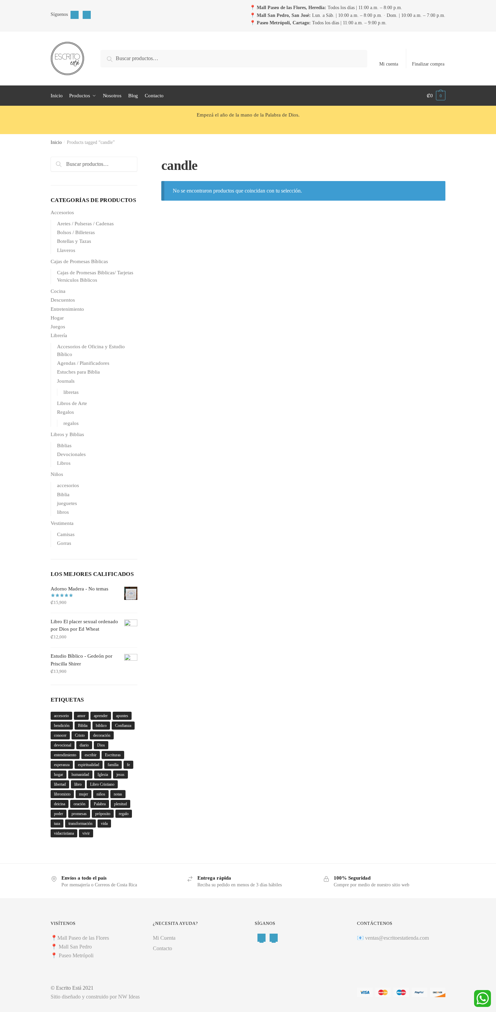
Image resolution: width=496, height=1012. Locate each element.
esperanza (62, 764)
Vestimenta (62, 523)
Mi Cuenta (164, 938)
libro (78, 784)
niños (101, 794)
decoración (101, 735)
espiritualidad (88, 764)
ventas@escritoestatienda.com (397, 938)
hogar (58, 774)
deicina (59, 804)
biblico (101, 725)
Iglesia (103, 774)
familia (113, 764)
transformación (80, 823)
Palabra (100, 804)
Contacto (162, 948)
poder (58, 813)
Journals (66, 381)
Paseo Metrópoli (76, 955)
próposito (102, 813)
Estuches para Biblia (78, 372)
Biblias (64, 445)
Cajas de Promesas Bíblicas (79, 261)
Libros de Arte (72, 403)
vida (104, 823)
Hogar (57, 318)
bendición (62, 725)
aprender (101, 715)
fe (128, 764)
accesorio (61, 715)
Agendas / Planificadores (83, 363)
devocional (62, 745)
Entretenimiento (67, 309)
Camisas (66, 534)
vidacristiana (64, 833)
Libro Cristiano (102, 784)
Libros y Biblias (67, 434)
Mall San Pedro (76, 947)
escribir (91, 755)
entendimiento (65, 755)
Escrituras (113, 755)
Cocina (58, 291)
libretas (71, 392)
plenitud (120, 804)
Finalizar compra (428, 64)
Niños (57, 474)
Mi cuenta (388, 64)
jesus (120, 774)
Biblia (63, 494)
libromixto (62, 794)
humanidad (80, 774)
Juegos (58, 326)
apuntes (122, 715)
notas (118, 794)
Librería (59, 335)
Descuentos (63, 300)
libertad (60, 784)
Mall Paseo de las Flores (83, 938)
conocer (60, 735)
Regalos (65, 412)
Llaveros (66, 250)
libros (63, 512)
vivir (86, 833)
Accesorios (62, 212)
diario (84, 745)
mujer (83, 794)
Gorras (64, 543)
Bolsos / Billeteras (76, 232)
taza (57, 823)
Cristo (80, 735)
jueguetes (67, 503)
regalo (124, 813)
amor (81, 715)
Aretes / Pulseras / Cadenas (85, 223)
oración (79, 804)
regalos (71, 423)
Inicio (56, 142)
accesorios (68, 485)
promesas (79, 813)
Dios (101, 745)
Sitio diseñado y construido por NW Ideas (95, 997)
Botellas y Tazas (74, 241)
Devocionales (71, 454)
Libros (64, 463)
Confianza (123, 725)
